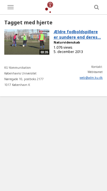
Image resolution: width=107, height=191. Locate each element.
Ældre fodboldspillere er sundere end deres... (77, 34)
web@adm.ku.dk (91, 78)
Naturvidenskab (67, 42)
